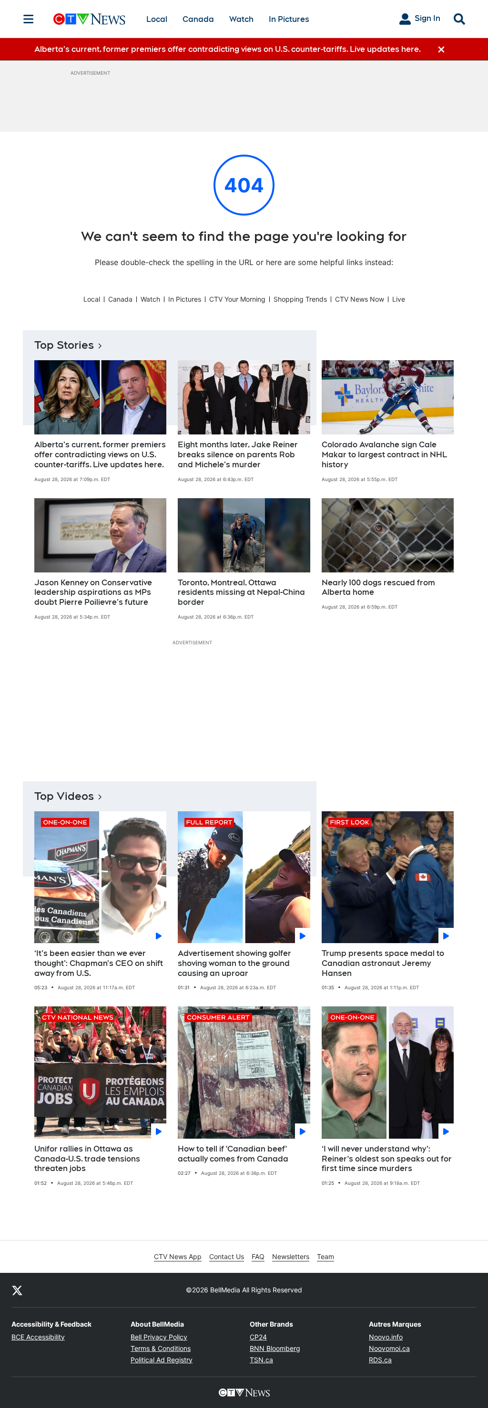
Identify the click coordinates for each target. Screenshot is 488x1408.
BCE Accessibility (38, 1337)
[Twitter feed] (17, 1290)
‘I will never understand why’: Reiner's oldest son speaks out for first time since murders (387, 1158)
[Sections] (28, 19)
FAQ (258, 1256)
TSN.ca (261, 1360)
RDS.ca (380, 1360)
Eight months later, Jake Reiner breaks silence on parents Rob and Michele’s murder (238, 454)
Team (325, 1256)
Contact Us (226, 1256)
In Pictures (289, 19)
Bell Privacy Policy (159, 1337)
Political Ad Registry (162, 1360)
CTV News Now (359, 299)
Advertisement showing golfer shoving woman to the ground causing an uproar (234, 963)
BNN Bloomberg (275, 1348)
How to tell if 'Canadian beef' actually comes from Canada (233, 1153)
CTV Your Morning (237, 299)
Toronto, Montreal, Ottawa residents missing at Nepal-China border (241, 592)
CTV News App (178, 1256)
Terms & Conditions (161, 1348)
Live (398, 299)
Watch (241, 19)
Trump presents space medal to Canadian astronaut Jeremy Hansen (383, 963)
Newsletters (290, 1256)
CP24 (258, 1337)
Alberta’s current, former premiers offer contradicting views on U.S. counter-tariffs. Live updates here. (100, 454)
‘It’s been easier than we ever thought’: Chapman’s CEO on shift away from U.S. (98, 963)
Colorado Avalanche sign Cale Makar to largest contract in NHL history (384, 454)
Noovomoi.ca (389, 1348)
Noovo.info (386, 1337)
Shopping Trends (300, 299)
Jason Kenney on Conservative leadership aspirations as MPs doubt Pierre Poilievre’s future (93, 592)
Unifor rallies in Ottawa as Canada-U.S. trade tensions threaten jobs (87, 1158)
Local (156, 19)
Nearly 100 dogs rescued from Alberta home (378, 587)
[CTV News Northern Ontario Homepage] (89, 19)
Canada (198, 19)
